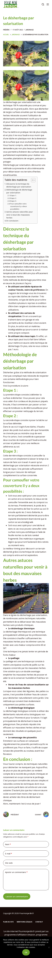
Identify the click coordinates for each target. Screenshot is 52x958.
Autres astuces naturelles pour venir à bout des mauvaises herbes (19, 215)
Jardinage (30, 30)
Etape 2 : (13, 198)
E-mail (8, 853)
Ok (26, 952)
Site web (9, 863)
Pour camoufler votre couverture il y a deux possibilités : (18, 206)
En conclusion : (12, 221)
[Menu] (48, 4)
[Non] (49, 947)
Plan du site (8, 922)
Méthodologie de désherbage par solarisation (19, 191)
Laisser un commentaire (17, 896)
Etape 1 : (13, 195)
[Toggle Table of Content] (32, 180)
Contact (39, 922)
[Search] (43, 4)
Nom (8, 844)
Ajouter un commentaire (16, 872)
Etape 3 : (13, 201)
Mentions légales (24, 922)
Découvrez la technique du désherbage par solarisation (18, 185)
